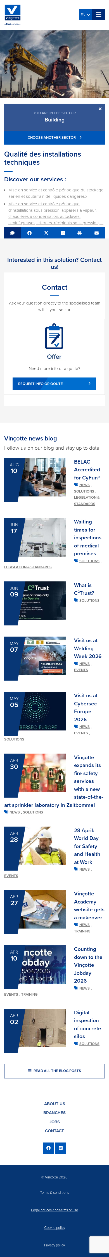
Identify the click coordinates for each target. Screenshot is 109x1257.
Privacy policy (54, 1245)
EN (84, 15)
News (84, 485)
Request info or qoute (40, 384)
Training (82, 931)
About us (54, 1103)
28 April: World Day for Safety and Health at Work (87, 846)
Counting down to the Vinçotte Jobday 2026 (88, 965)
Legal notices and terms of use (54, 1210)
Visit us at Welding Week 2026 (87, 648)
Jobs (54, 1121)
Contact (54, 1130)
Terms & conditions (54, 1192)
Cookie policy (54, 1228)
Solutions (84, 491)
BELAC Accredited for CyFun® (87, 470)
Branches (54, 1112)
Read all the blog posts (57, 1071)
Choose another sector (52, 137)
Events (81, 670)
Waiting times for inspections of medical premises (87, 538)
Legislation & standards (28, 567)
